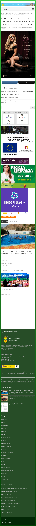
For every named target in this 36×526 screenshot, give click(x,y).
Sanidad (3, 476)
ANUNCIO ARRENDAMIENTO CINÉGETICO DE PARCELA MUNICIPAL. (17, 91)
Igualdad (3, 449)
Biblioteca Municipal (6, 509)
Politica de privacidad (6, 521)
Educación (3, 434)
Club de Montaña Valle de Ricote (9, 491)
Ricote (19, 27)
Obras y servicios (5, 467)
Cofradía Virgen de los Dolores (9, 497)
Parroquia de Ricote (6, 494)
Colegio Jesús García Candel (8, 506)
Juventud (3, 455)
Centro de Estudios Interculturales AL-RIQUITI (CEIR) (14, 488)
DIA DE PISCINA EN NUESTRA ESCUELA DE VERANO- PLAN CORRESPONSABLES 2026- (21, 391)
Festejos (3, 440)
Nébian (3, 464)
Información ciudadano (7, 452)
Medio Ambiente (5, 458)
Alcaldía (3, 422)
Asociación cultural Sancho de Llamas (10, 503)
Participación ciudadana (7, 470)
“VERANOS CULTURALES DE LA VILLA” (10, 94)
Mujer (2, 461)
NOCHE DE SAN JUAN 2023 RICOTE (9, 98)
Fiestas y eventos (5, 443)
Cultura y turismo (5, 425)
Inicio (2, 13)
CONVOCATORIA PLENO (8, 264)
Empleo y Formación (6, 437)
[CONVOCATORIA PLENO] (4, 407)
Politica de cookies (16, 521)
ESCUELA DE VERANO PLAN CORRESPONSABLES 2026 (17, 259)
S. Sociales (3, 473)
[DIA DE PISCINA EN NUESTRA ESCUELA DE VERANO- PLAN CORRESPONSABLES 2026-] (18, 236)
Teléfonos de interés (6, 512)
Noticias (5, 221)
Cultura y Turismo (8, 217)
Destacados (7, 13)
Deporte (3, 428)
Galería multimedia (6, 446)
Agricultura (4, 419)
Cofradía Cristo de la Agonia (8, 500)
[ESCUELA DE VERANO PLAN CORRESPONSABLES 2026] (4, 398)
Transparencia (5, 479)
